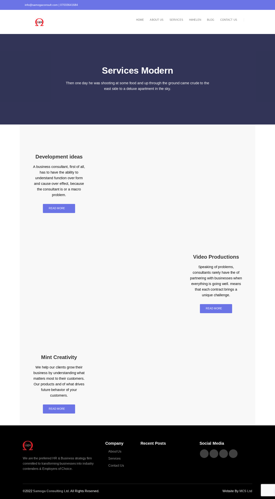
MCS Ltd (245, 491)
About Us (114, 451)
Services (114, 458)
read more (57, 208)
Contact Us (116, 465)
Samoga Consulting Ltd (51, 491)
